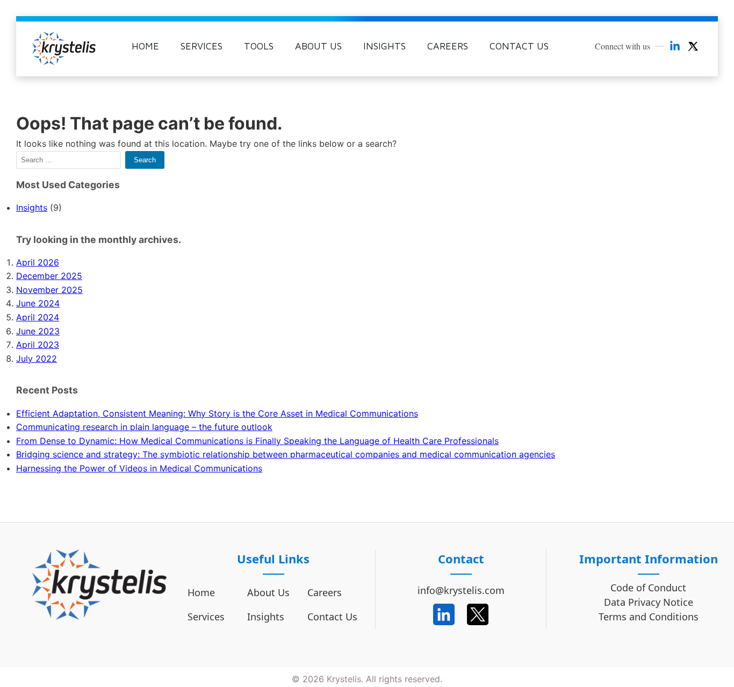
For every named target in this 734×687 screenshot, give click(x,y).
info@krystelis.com (461, 590)
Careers (324, 592)
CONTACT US (519, 46)
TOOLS (259, 46)
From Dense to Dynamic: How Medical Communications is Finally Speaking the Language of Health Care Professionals (257, 440)
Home (201, 592)
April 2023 (37, 344)
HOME (145, 46)
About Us (268, 592)
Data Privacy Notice (648, 602)
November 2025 (49, 289)
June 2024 (38, 303)
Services (206, 616)
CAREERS (447, 46)
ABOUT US (318, 46)
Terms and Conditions (649, 617)
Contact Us (332, 616)
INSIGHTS (384, 46)
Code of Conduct (648, 588)
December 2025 (49, 275)
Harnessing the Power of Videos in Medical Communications (139, 468)
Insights (31, 207)
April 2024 (37, 317)
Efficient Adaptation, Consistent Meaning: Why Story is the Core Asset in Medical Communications (217, 413)
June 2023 (38, 331)
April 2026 (37, 262)
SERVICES (201, 46)
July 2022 (36, 358)
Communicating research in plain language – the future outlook (144, 426)
